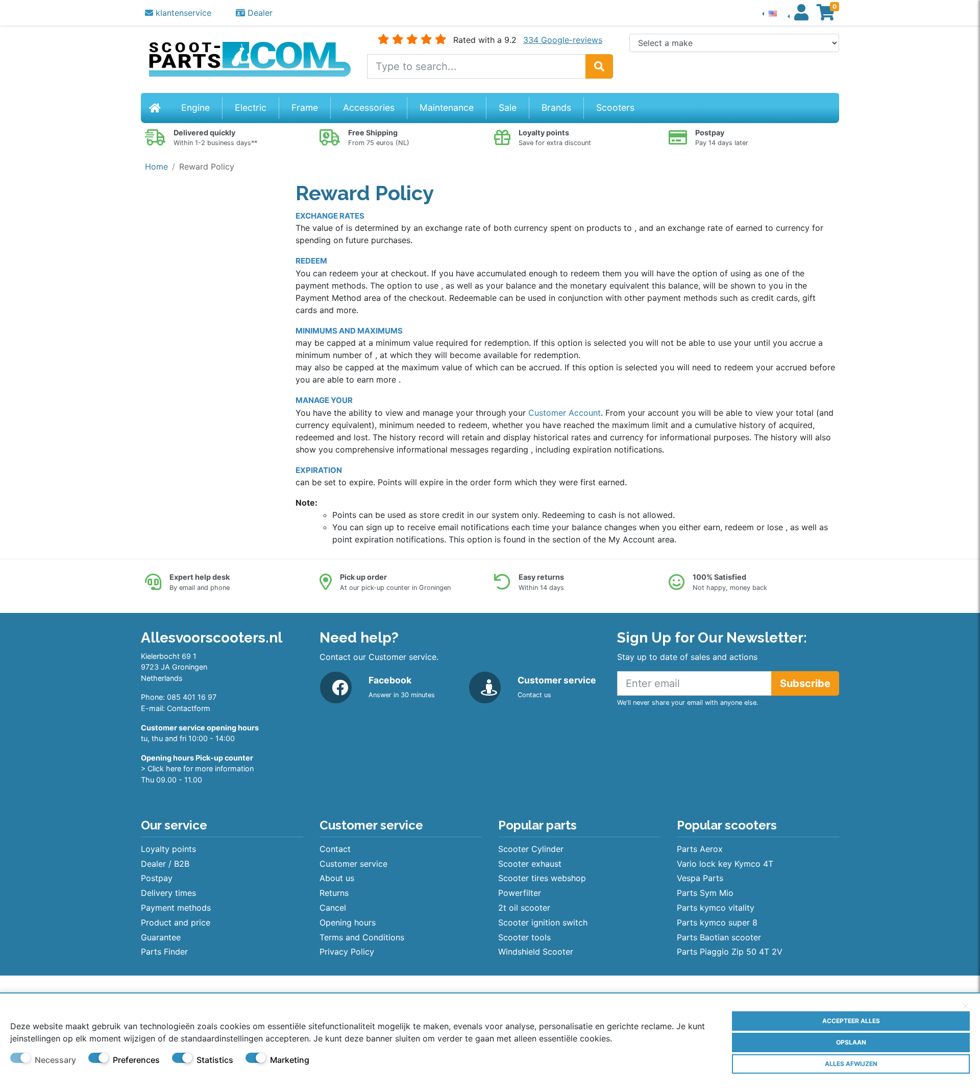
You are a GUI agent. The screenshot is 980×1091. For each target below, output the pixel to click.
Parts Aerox (700, 849)
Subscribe (805, 683)
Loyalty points (168, 849)
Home (156, 166)
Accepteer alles (851, 1021)
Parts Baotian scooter (719, 937)
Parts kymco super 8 (717, 922)
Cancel (333, 908)
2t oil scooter (524, 908)
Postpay (157, 878)
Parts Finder (164, 951)
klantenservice (182, 13)
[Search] (599, 66)
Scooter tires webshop (542, 878)
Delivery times (168, 893)
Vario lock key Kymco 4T (725, 864)
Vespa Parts (700, 878)
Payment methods (176, 908)
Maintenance (447, 107)
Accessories (369, 107)
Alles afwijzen (851, 1064)
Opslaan (851, 1042)
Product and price (175, 922)
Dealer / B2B (165, 864)
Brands (556, 107)
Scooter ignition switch (542, 922)
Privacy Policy (347, 951)
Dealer (259, 13)
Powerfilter (519, 893)
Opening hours (348, 922)
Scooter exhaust (529, 864)
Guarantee (161, 937)
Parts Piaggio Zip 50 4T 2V (729, 951)
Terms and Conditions (362, 937)
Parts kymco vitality (715, 908)
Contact (335, 849)
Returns (334, 893)
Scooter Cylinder (531, 849)
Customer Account (564, 413)
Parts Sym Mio (705, 893)
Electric (250, 107)
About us (337, 878)
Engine (195, 107)
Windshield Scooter (535, 951)
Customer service (353, 864)
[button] (769, 13)
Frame (304, 107)
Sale (508, 107)
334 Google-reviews (562, 40)
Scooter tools (524, 937)
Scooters (615, 107)
